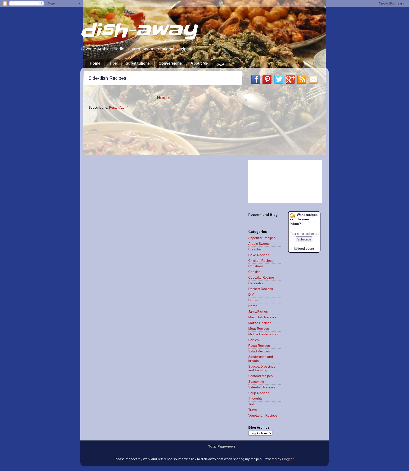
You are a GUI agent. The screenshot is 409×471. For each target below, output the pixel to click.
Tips (113, 63)
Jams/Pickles (258, 311)
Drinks (253, 300)
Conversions (170, 63)
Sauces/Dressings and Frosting (261, 368)
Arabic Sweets (259, 243)
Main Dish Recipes (262, 317)
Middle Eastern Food (264, 334)
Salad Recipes (259, 351)
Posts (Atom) (119, 107)
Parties (253, 340)
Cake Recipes (258, 255)
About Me (199, 63)
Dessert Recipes (260, 289)
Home (95, 63)
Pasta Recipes (259, 345)
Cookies (254, 272)
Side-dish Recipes (261, 387)
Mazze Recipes (259, 323)
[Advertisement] (283, 122)
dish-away (138, 30)
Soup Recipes (258, 393)
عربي (221, 64)
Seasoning (256, 381)
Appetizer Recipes (262, 238)
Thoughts (255, 398)
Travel (253, 410)
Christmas (255, 266)
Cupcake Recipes (261, 277)
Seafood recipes (260, 376)
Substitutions (138, 63)
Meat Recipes (258, 328)
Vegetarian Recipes (262, 415)
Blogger (287, 459)
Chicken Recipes (260, 260)
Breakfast (255, 249)
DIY (251, 294)
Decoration (256, 283)
